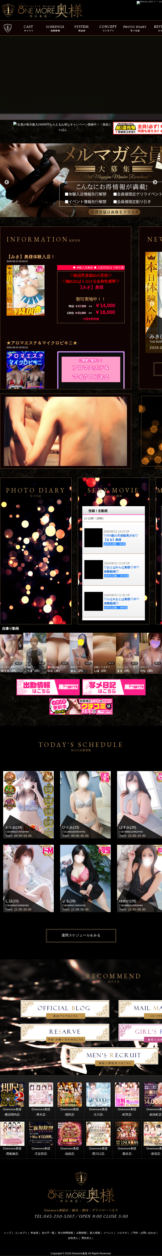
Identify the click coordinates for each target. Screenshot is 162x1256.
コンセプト (21, 1232)
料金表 (34, 1232)
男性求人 (86, 1238)
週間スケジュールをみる (81, 935)
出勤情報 (81, 1232)
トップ (7, 1232)
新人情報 (95, 1232)
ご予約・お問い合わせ (143, 1232)
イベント (108, 1232)
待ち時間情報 (65, 1232)
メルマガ (122, 1232)
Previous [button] (6, 182)
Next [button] (155, 182)
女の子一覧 (48, 1232)
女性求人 (73, 1238)
